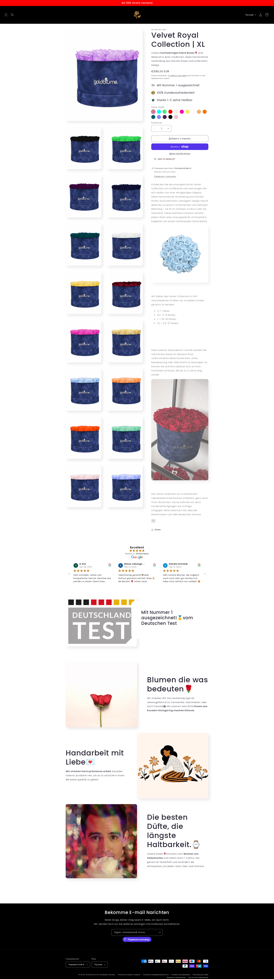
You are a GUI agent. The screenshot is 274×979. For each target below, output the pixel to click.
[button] (6, 15)
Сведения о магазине (165, 176)
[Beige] (176, 112)
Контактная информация (198, 977)
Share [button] (158, 529)
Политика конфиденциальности (156, 974)
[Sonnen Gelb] (188, 112)
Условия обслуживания (180, 974)
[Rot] (170, 112)
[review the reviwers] (103, 565)
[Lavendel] (159, 117)
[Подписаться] (159, 932)
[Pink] (182, 112)
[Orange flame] (205, 112)
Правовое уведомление (176, 977)
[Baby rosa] (176, 117)
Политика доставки (200, 974)
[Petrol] (153, 117)
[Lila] (165, 117)
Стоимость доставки (177, 75)
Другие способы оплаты (179, 153)
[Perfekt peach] (199, 112)
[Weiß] (193, 112)
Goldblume (91, 974)
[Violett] (153, 112)
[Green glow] (165, 112)
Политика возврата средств (129, 974)
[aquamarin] (159, 112)
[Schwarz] (170, 117)
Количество (156, 122)
